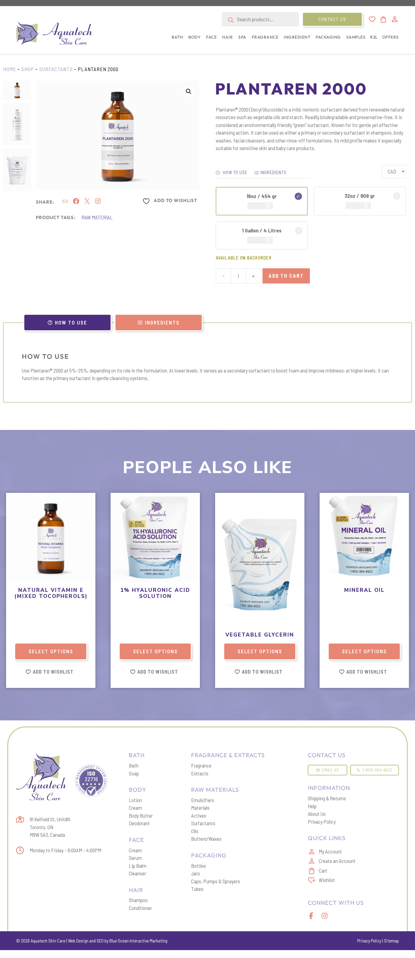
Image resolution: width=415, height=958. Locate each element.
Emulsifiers (202, 800)
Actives (198, 815)
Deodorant (139, 823)
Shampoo (138, 900)
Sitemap (391, 940)
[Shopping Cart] (383, 19)
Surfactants (56, 69)
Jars (195, 873)
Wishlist (327, 880)
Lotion (135, 800)
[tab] (67, 322)
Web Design (78, 940)
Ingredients (273, 172)
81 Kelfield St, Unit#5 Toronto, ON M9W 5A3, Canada (50, 827)
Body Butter (141, 815)
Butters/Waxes (206, 839)
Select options (51, 651)
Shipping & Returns (327, 798)
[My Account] (394, 19)
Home (9, 69)
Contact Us (332, 19)
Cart (323, 870)
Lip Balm (137, 866)
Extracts (199, 773)
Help (312, 806)
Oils (194, 831)
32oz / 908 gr (360, 195)
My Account (330, 851)
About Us (317, 814)
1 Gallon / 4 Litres (262, 230)
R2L (374, 37)
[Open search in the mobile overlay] (260, 19)
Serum (135, 858)
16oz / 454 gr (261, 196)
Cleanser (137, 873)
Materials (200, 808)
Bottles (198, 866)
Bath (134, 765)
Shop (27, 69)
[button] (176, 40)
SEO (100, 940)
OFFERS (390, 37)
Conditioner (140, 908)
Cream (135, 808)
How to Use (234, 172)
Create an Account (337, 861)
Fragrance (201, 765)
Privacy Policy (322, 822)
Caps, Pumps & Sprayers (215, 881)
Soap (134, 773)
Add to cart (286, 276)
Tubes (197, 889)
